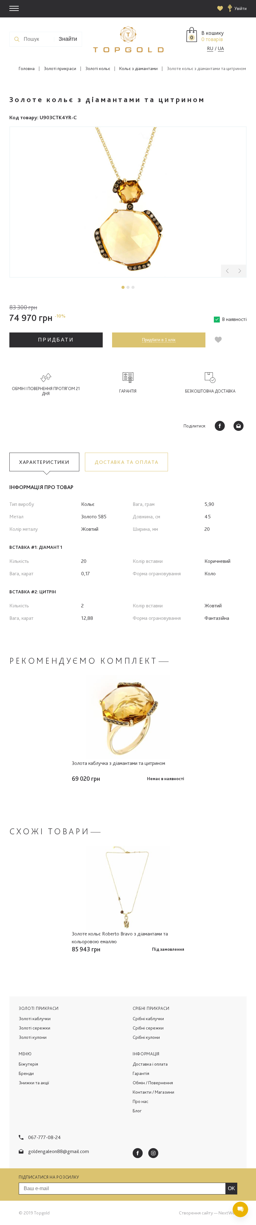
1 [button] (123, 287)
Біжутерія (28, 1064)
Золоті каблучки (35, 1018)
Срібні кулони (146, 1037)
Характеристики (44, 462)
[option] (128, 202)
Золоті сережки (34, 1028)
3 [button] (133, 287)
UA (221, 48)
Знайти (68, 39)
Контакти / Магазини (153, 1092)
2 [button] (128, 287)
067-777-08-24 (44, 1137)
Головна (27, 68)
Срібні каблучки (148, 1018)
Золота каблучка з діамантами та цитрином (118, 763)
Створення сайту (196, 1213)
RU (210, 48)
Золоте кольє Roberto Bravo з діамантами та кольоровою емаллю (120, 938)
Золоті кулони (33, 1037)
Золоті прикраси (60, 68)
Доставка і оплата (150, 1064)
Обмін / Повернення (153, 1083)
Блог (137, 1111)
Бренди (26, 1073)
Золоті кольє (97, 68)
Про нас (140, 1101)
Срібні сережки (148, 1028)
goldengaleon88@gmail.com (58, 1151)
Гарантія (141, 1073)
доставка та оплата (127, 462)
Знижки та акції (34, 1083)
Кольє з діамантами (138, 68)
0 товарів (212, 39)
